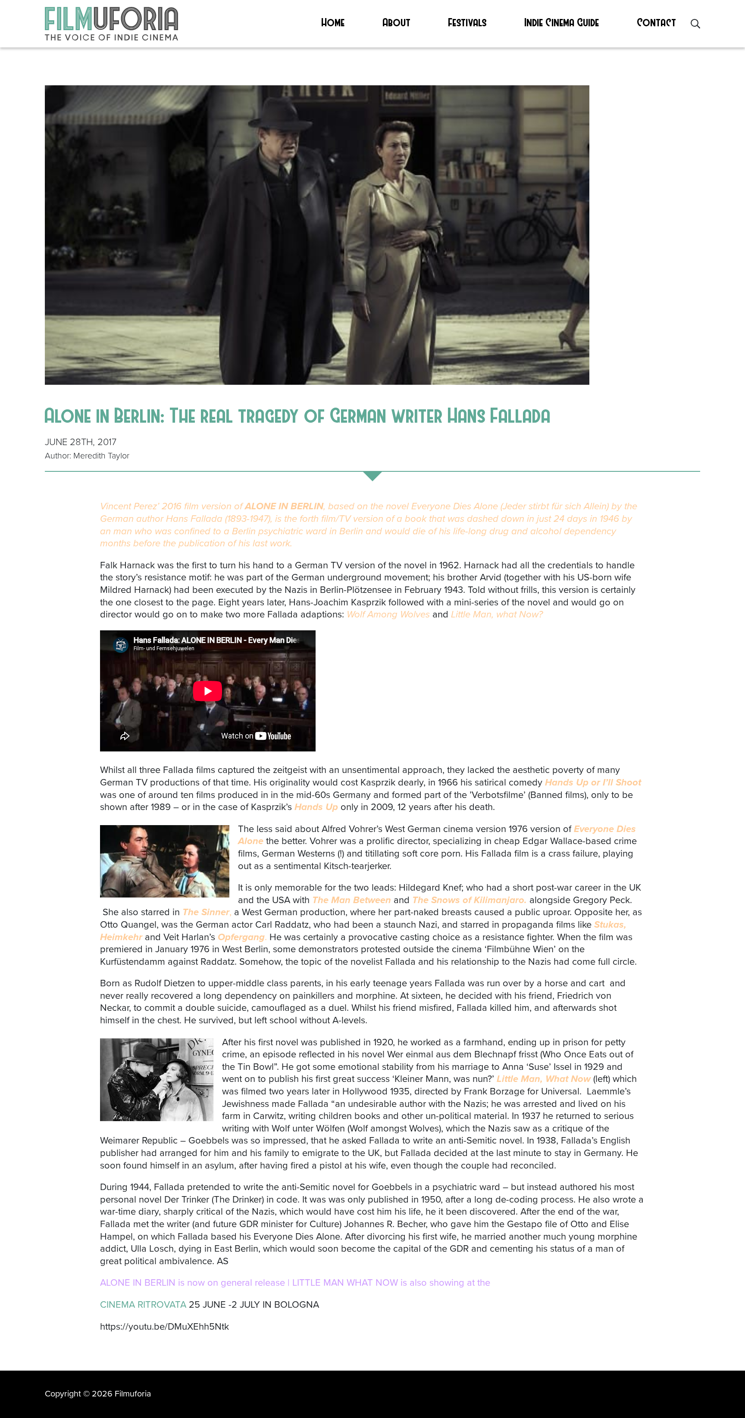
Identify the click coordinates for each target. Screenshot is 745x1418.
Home (333, 22)
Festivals (467, 22)
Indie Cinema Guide (562, 22)
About (397, 22)
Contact (656, 22)
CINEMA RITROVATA (144, 1304)
